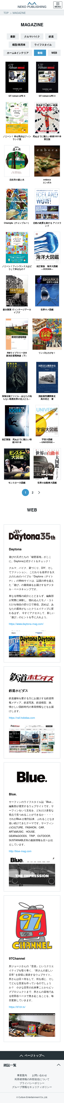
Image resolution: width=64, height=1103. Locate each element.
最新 (12, 36)
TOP (6, 13)
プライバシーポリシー (32, 1083)
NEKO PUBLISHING (32, 5)
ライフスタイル (43, 44)
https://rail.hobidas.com (22, 717)
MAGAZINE (19, 13)
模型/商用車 (18, 44)
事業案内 (22, 1075)
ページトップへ (34, 1055)
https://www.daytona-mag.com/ (26, 624)
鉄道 (51, 36)
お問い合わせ (39, 1075)
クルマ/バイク (32, 36)
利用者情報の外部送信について (32, 1079)
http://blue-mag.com (20, 851)
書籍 (40, 52)
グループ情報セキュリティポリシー (32, 1087)
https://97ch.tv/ (17, 1007)
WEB (54, 52)
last (39, 492)
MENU (58, 6)
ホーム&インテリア (18, 52)
